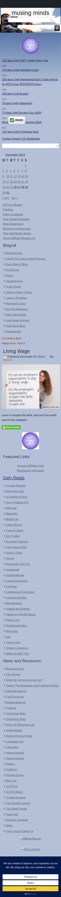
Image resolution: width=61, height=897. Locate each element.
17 (7, 181)
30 (4, 192)
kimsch (7, 359)
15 (26, 176)
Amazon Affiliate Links (30, 465)
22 (26, 181)
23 (4, 187)
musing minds (30, 12)
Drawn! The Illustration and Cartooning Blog (32, 685)
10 (7, 176)
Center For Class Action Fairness (26, 258)
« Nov (5, 198)
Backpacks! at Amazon (30, 470)
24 (7, 187)
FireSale (8, 209)
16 (4, 181)
